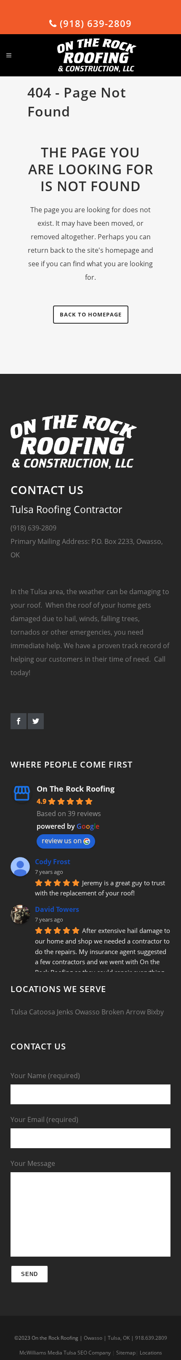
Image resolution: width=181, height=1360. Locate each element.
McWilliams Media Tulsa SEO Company (65, 1352)
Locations (151, 1352)
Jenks (65, 1012)
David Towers (57, 909)
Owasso (87, 1012)
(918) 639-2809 (94, 23)
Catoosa (42, 1012)
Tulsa (19, 1012)
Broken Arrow (123, 1012)
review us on (62, 840)
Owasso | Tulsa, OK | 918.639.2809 (125, 1337)
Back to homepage (91, 314)
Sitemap (126, 1352)
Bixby (155, 1012)
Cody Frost (52, 861)
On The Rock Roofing (75, 789)
